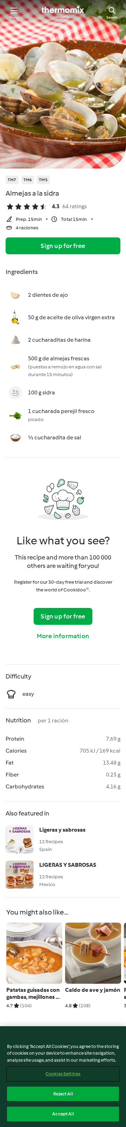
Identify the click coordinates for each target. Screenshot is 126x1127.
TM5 (43, 179)
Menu (14, 17)
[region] (63, 1076)
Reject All (62, 1093)
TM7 (12, 179)
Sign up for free (63, 246)
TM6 (27, 179)
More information (63, 636)
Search (112, 17)
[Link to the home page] (63, 13)
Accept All (63, 1113)
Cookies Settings (63, 1073)
